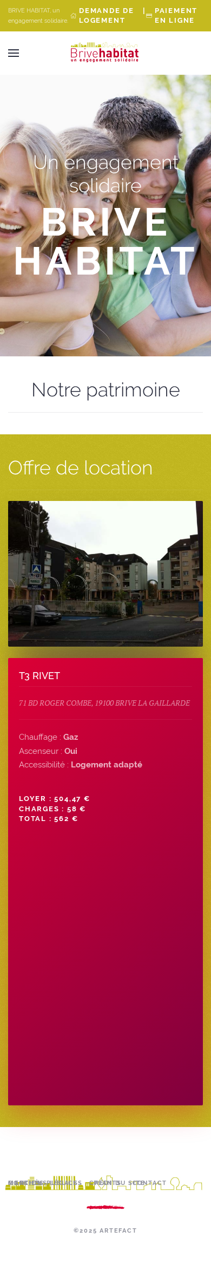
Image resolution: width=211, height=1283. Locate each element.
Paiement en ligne (176, 15)
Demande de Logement (106, 15)
